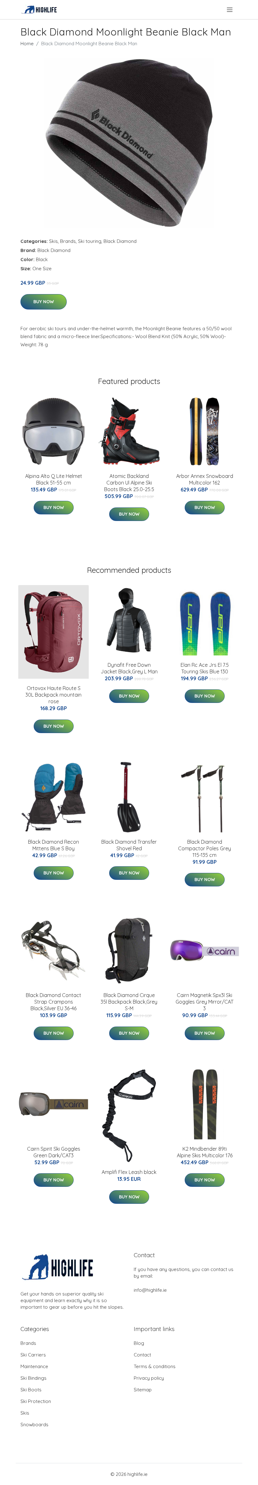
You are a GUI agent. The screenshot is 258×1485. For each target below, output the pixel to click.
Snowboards (34, 1424)
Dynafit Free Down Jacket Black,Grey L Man (129, 668)
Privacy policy (149, 1378)
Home (27, 44)
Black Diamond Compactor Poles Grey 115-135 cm (204, 848)
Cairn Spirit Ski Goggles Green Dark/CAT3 (53, 1152)
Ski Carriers (33, 1355)
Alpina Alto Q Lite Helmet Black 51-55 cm (53, 479)
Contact (142, 1355)
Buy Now (43, 301)
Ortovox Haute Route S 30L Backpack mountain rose (53, 694)
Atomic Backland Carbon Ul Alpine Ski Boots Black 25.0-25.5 (129, 482)
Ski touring (89, 241)
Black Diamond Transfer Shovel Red (129, 845)
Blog (139, 1343)
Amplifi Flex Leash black (129, 1172)
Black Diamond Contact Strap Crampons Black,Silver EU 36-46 (53, 1001)
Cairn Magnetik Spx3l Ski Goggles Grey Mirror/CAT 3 (204, 1001)
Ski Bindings (33, 1378)
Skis (53, 241)
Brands (68, 241)
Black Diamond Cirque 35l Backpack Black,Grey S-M (129, 1001)
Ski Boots (31, 1390)
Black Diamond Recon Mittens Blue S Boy (53, 845)
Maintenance (34, 1366)
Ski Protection (35, 1401)
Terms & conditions (155, 1366)
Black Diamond (120, 241)
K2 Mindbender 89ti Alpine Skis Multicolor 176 (205, 1152)
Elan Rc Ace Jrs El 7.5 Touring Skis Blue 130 (205, 668)
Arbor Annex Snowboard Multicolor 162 (204, 479)
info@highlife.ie (150, 1290)
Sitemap (143, 1390)
